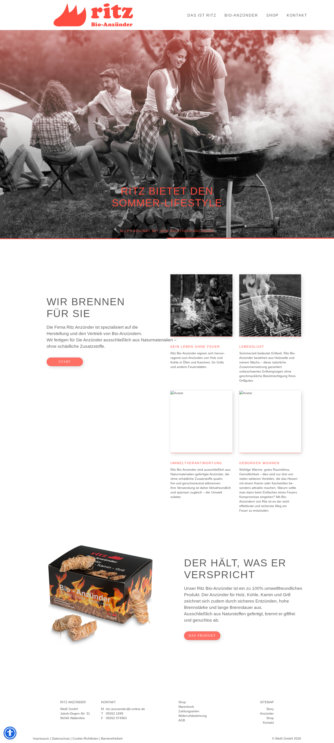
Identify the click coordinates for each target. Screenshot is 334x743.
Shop (272, 15)
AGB (181, 720)
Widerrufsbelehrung (192, 716)
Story (270, 709)
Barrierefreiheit (111, 738)
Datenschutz (61, 738)
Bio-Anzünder (241, 15)
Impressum (41, 738)
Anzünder (267, 713)
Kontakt (297, 15)
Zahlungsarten (188, 711)
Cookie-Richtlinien (85, 738)
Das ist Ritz (201, 15)
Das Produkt (202, 635)
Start (65, 361)
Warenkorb (186, 706)
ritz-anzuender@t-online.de (125, 709)
